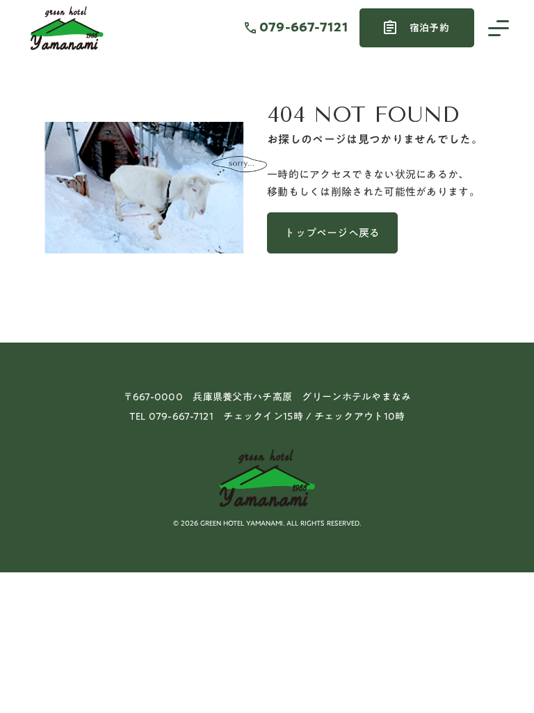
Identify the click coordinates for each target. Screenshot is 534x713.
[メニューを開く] (498, 28)
